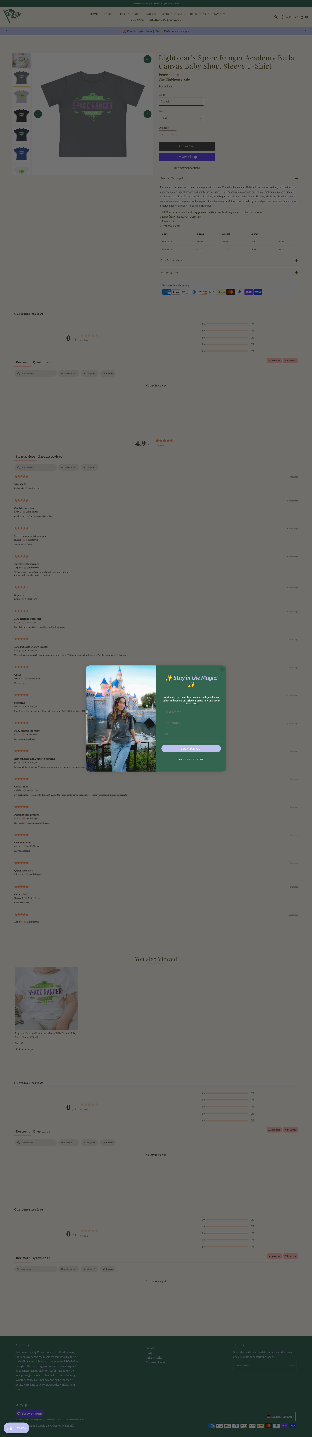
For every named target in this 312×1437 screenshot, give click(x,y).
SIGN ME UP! (191, 748)
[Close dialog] (222, 669)
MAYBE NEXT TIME (191, 759)
